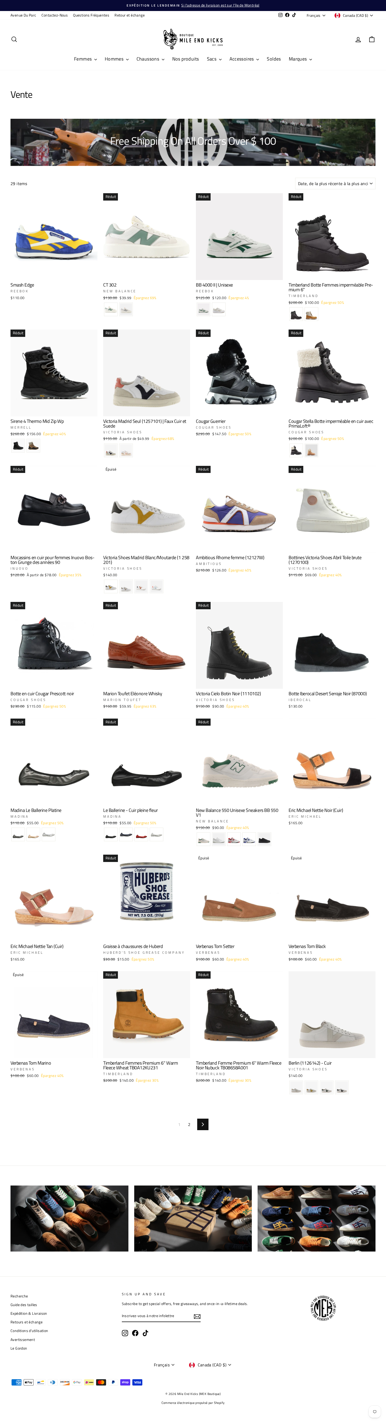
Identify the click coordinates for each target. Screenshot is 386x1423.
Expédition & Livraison (29, 1313)
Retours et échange (27, 1322)
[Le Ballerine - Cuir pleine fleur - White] (156, 834)
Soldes (274, 58)
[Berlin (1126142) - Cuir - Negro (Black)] (341, 1087)
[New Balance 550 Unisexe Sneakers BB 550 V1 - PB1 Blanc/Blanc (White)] (218, 839)
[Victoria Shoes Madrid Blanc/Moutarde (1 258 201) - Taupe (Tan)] (126, 586)
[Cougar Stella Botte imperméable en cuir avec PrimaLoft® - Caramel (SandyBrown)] (311, 450)
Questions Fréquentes (91, 15)
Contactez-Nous (54, 15)
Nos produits (185, 58)
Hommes (115, 58)
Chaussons (148, 58)
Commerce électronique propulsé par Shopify (193, 1402)
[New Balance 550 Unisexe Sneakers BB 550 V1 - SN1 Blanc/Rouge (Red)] (234, 839)
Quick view (53, 273)
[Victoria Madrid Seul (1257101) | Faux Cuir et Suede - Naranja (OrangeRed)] (110, 450)
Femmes (83, 58)
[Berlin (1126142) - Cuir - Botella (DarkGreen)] (326, 1087)
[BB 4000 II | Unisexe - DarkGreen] (203, 309)
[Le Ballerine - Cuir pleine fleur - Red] (141, 834)
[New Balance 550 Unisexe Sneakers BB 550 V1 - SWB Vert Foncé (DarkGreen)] (203, 839)
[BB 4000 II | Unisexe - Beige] (218, 309)
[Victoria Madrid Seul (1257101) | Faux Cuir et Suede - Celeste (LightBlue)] (126, 450)
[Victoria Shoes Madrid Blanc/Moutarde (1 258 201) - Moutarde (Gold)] (110, 586)
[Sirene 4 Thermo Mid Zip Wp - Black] (18, 445)
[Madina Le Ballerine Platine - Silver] (48, 834)
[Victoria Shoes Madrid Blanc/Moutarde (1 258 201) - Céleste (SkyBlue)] (156, 586)
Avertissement (23, 1339)
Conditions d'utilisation (29, 1330)
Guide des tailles (24, 1304)
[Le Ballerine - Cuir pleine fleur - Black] (110, 834)
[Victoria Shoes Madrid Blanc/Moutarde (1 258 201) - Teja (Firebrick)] (141, 586)
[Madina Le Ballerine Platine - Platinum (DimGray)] (18, 834)
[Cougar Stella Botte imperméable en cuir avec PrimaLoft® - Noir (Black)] (296, 450)
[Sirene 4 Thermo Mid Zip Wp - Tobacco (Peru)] (33, 445)
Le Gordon (19, 1348)
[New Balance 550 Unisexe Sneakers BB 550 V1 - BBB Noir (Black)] (264, 839)
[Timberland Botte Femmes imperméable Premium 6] (296, 314)
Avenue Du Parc (23, 15)
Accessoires (242, 58)
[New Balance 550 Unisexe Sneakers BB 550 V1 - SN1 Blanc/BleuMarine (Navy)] (249, 839)
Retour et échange (129, 15)
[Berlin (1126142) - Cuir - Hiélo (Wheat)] (296, 1087)
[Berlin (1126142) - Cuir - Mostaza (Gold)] (311, 1087)
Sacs (212, 58)
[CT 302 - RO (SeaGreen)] (110, 309)
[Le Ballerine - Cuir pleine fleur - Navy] (126, 834)
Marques (298, 58)
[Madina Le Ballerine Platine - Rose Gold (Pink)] (33, 834)
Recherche (19, 1296)
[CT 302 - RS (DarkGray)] (126, 309)
